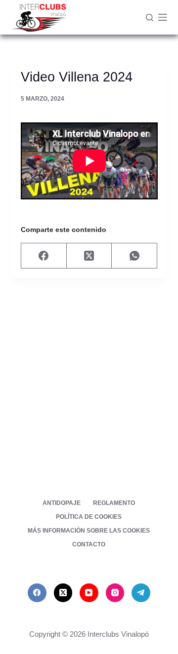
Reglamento (114, 503)
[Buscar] (149, 17)
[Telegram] (141, 592)
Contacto (88, 544)
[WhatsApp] (134, 256)
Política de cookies (89, 516)
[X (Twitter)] (89, 256)
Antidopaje (62, 503)
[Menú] (162, 17)
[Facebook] (44, 256)
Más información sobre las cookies (89, 530)
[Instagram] (115, 592)
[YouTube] (89, 592)
